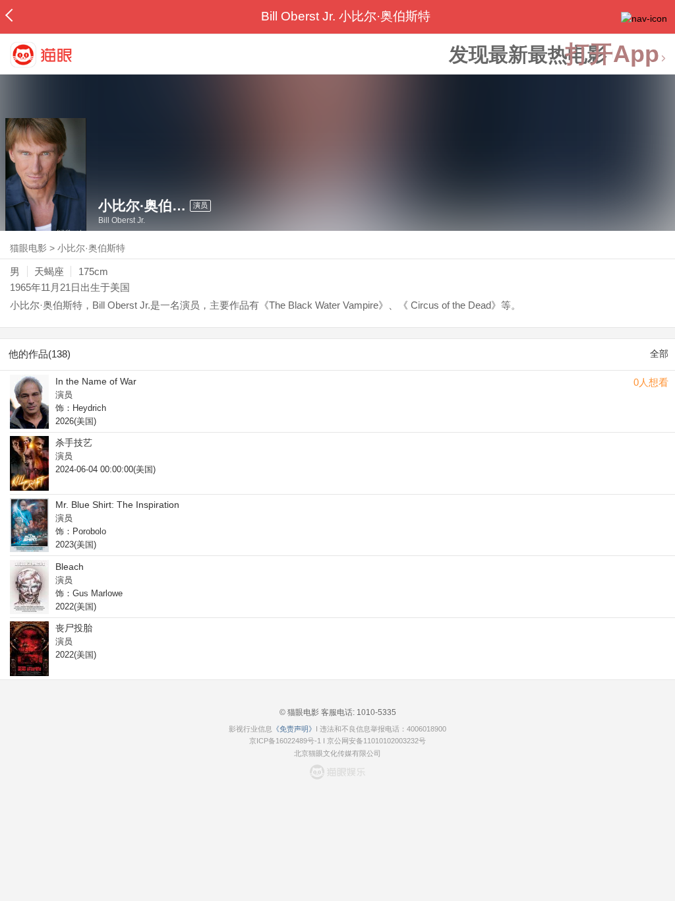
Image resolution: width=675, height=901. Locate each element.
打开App (612, 54)
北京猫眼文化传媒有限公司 (337, 753)
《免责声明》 (294, 729)
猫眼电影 (28, 248)
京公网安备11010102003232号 (376, 741)
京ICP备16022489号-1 (285, 741)
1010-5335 (375, 712)
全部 (659, 353)
